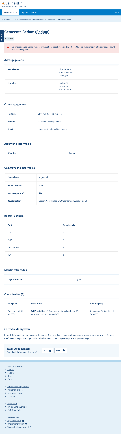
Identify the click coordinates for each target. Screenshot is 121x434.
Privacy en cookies (15, 390)
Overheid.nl (9, 13)
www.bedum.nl (44, 121)
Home (14, 19)
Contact (10, 369)
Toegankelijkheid (14, 393)
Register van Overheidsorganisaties (31, 19)
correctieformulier (107, 335)
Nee (58, 350)
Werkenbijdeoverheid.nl (18, 427)
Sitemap (11, 396)
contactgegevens (59, 338)
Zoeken (10, 379)
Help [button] (117, 12)
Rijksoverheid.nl (14, 420)
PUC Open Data (14, 410)
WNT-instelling (38, 311)
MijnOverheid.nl (14, 417)
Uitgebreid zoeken (29, 12)
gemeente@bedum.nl (47, 129)
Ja (44, 350)
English (10, 373)
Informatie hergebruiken (18, 386)
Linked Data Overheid (17, 407)
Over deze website (15, 366)
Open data (12, 403)
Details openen (2, 36)
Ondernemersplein (15, 424)
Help (9, 376)
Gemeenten (51, 19)
